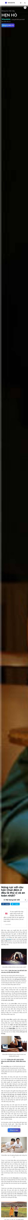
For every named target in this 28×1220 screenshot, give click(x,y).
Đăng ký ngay (14, 1130)
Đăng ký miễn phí (8, 25)
